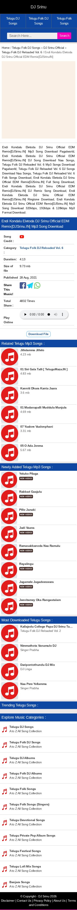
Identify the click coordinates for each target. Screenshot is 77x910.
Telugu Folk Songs (64, 21)
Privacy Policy (42, 900)
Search (64, 35)
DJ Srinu (38, 7)
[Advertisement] (38, 100)
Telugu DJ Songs (12, 21)
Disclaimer (8, 900)
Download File (38, 334)
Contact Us (24, 900)
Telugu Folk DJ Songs (39, 21)
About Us (59, 900)
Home (6, 47)
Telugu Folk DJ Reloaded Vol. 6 (22, 52)
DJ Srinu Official (53, 47)
